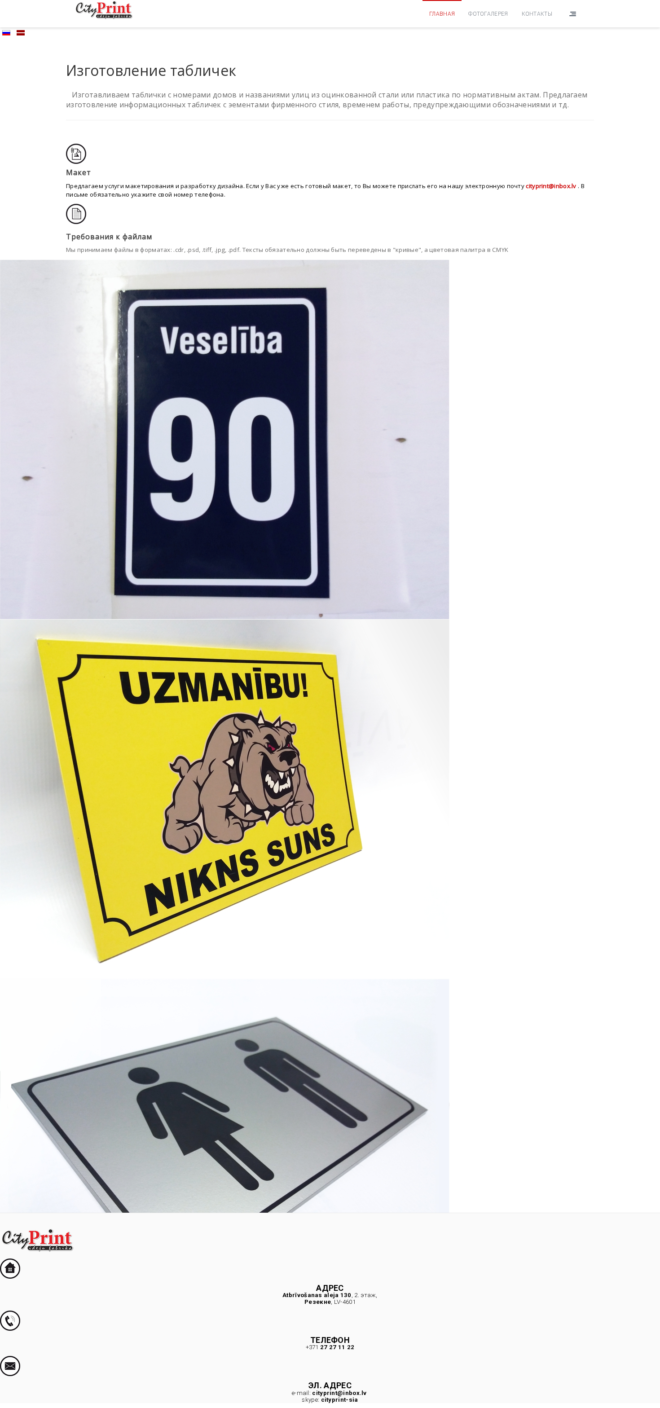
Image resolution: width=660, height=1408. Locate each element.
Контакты (537, 14)
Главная (442, 14)
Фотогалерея (488, 14)
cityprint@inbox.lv (551, 186)
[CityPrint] (103, 9)
